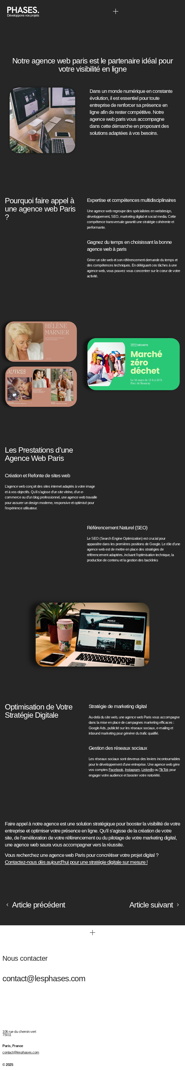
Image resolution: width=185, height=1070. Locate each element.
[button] (116, 11)
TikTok (163, 770)
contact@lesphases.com (43, 978)
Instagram (132, 770)
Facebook (116, 770)
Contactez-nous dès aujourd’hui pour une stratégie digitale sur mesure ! (76, 862)
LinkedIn (147, 770)
